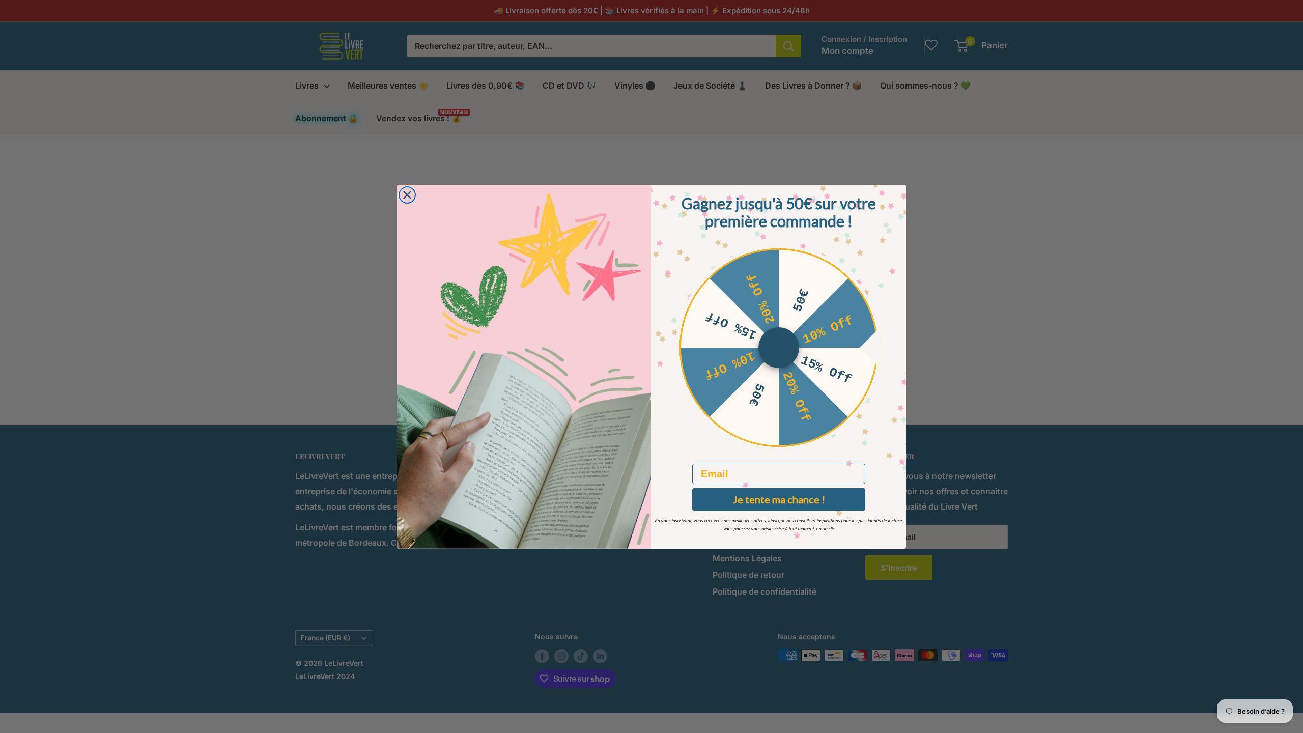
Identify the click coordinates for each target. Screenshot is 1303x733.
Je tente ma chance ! (779, 499)
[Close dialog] (407, 195)
